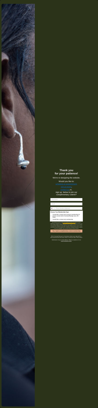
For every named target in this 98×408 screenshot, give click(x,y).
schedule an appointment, (66, 184)
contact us (64, 189)
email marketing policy (66, 241)
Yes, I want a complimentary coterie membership (66, 231)
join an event (66, 186)
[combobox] (52, 208)
